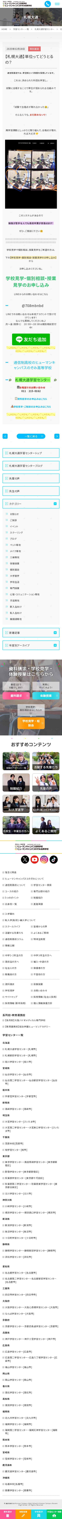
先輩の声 (14, 478)
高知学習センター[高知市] (18, 1405)
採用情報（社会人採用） (45, 996)
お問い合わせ (40, 990)
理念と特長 (11, 872)
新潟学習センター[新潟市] (18, 1225)
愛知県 (6, 1266)
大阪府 (6, 1300)
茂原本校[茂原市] (14, 1143)
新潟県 (6, 1218)
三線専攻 (14, 557)
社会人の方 (11, 968)
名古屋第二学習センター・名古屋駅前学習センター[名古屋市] (30, 1280)
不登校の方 (39, 974)
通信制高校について (15, 885)
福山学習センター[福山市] (18, 1367)
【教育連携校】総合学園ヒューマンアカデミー (28, 1026)
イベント (14, 526)
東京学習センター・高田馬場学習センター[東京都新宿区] (31, 1163)
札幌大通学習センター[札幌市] (21, 1049)
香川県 (6, 1386)
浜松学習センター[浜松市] (18, 1256)
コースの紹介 (12, 891)
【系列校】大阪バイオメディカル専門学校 (25, 1020)
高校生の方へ (12, 961)
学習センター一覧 (21, 29)
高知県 (6, 1398)
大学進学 (14, 575)
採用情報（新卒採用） (15, 1003)
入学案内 (9, 913)
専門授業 (14, 588)
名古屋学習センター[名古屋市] (21, 1272)
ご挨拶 (13, 520)
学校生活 (14, 582)
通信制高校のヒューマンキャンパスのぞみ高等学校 (34, 365)
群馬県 (6, 1102)
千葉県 (6, 1137)
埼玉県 (6, 1115)
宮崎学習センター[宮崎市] (18, 1458)
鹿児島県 (7, 1465)
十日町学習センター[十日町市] (21, 1237)
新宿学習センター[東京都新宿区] (22, 1171)
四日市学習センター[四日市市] (21, 1294)
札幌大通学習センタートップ (25, 453)
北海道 (6, 1042)
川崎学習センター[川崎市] (18, 1206)
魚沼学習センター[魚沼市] (18, 1231)
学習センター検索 (43, 885)
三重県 (6, 1288)
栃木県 (6, 1089)
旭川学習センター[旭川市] (18, 1061)
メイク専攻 (15, 551)
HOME (4, 29)
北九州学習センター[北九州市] (21, 1417)
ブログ (13, 538)
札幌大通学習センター (44, 29)
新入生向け (16, 606)
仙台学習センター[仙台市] (18, 1074)
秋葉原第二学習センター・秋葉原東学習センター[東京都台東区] (31, 1185)
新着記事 (14, 633)
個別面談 (14, 569)
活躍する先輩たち (14, 932)
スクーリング (16, 532)
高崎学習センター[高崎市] (18, 1109)
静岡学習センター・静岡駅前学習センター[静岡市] (30, 1250)
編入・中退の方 (41, 961)
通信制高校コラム (14, 939)
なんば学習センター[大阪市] (19, 1313)
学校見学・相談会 (31, 723)
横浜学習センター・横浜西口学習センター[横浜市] (30, 1212)
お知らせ (14, 514)
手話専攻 (14, 600)
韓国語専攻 (16, 619)
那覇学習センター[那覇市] (18, 1490)
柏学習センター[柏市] (16, 1149)
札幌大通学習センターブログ (25, 466)
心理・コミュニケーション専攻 (25, 594)
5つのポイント (12, 897)
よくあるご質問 (41, 932)
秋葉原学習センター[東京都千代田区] (24, 1178)
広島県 (6, 1345)
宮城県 (6, 1068)
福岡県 (6, 1411)
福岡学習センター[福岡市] (18, 1424)
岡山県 (6, 1373)
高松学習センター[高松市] (18, 1392)
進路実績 (38, 904)
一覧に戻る (31, 436)
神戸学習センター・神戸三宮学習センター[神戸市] (30, 1338)
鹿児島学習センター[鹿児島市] (21, 1471)
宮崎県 (6, 1452)
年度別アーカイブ (19, 645)
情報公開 (9, 945)
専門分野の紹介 (42, 891)
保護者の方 (39, 968)
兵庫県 (6, 1332)
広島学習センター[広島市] (18, 1351)
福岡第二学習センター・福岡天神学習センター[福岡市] (31, 1431)
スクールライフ (12, 926)
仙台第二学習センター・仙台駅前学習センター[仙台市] (31, 1082)
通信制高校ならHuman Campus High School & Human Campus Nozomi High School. (32, 1504)
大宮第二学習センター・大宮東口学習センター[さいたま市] (32, 1129)
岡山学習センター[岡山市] (18, 1379)
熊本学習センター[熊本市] (18, 1446)
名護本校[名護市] (14, 1484)
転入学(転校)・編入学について (20, 920)
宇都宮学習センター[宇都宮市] (21, 1096)
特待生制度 (39, 939)
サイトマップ (11, 996)
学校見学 (9, 990)
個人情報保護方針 (43, 1003)
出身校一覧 (11, 904)
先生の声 (14, 491)
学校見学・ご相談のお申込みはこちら (32, 406)
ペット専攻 (15, 544)
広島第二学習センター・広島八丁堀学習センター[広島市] (31, 1359)
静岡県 (6, 1244)
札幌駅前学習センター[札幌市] (21, 1055)
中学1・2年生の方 (14, 955)
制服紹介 (38, 897)
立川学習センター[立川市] (18, 1193)
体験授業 (14, 563)
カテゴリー (15, 504)
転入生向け (16, 612)
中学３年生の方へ (43, 955)
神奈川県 (7, 1199)
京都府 (6, 1319)
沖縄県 (6, 1477)
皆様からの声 (40, 926)
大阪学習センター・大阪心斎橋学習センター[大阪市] (32, 1307)
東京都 (6, 1156)
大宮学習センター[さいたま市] (20, 1121)
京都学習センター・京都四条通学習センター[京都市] (32, 1326)
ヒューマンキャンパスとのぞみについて (24, 878)
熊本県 (6, 1439)
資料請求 (16, 695)
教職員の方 (11, 974)
